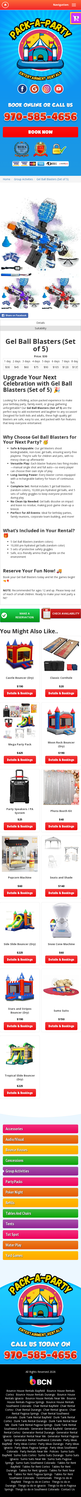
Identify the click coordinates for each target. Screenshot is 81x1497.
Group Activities (17, 1171)
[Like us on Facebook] (22, 89)
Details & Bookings (20, 693)
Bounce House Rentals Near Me (45, 1398)
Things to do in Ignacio (32, 1485)
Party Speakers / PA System (19, 811)
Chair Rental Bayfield (45, 1406)
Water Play (13, 1245)
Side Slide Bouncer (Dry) (20, 944)
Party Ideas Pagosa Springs (31, 1447)
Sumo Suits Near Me (33, 1459)
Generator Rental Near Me (29, 1436)
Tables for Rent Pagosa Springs (33, 1474)
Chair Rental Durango (28, 1409)
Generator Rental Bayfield (47, 1428)
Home (6, 179)
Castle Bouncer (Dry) (20, 678)
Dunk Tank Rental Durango (30, 1421)
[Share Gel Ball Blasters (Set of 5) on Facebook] (40, 315)
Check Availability (65, 613)
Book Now (40, 131)
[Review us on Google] (34, 89)
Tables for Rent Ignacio (33, 1470)
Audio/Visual (15, 1139)
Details (40, 323)
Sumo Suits (61, 1010)
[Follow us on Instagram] (46, 89)
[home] (5, 5)
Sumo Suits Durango (50, 1455)
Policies (54, 1451)
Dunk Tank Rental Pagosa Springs (31, 1425)
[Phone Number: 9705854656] (40, 117)
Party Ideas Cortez (25, 1444)
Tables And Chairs (18, 1213)
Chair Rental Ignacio (55, 1409)
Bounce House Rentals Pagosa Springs (41, 1400)
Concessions (14, 1160)
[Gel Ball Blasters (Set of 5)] (40, 237)
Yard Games (14, 1255)
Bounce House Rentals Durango (35, 1394)
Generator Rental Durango (38, 1432)
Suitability (40, 328)
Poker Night (14, 1192)
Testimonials (44, 1478)
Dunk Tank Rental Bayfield (35, 1417)
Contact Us (68, 1489)
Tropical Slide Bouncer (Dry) (20, 1077)
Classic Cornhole (61, 678)
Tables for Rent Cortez (36, 1466)
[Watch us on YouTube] (58, 89)
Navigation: (61, 4)
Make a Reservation (24, 615)
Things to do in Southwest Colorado (37, 1489)
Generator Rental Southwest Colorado (38, 1440)
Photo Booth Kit (61, 811)
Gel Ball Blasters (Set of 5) (53, 179)
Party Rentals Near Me (34, 1451)
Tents (10, 1223)
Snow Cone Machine (61, 944)
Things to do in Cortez (36, 1482)
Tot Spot (12, 1234)
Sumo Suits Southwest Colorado (35, 1463)
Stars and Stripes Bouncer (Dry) (19, 1010)
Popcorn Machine (19, 877)
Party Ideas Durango (50, 1444)
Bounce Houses (17, 1149)
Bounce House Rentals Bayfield (25, 1390)
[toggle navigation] (74, 5)
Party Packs (14, 1181)
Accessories (14, 1128)
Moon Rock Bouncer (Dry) (61, 744)
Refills (10, 1202)
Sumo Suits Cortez (25, 1455)
